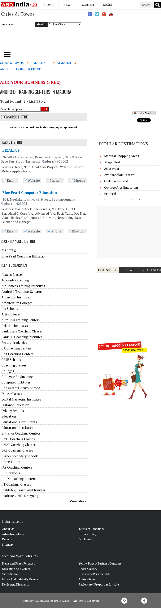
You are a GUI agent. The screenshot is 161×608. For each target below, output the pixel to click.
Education (8, 416)
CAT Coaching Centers (17, 354)
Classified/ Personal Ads (94, 574)
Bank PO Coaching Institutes (21, 337)
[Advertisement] (54, 41)
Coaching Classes (13, 365)
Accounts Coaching (15, 280)
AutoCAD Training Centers (20, 320)
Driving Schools (12, 410)
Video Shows (10, 574)
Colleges (7, 371)
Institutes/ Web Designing (19, 496)
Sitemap (7, 544)
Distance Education (15, 405)
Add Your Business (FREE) (30, 82)
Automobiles (87, 579)
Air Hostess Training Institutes (23, 286)
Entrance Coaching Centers (20, 433)
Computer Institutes (15, 382)
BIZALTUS (11, 150)
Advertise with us (13, 534)
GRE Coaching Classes (17, 450)
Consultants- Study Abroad (20, 388)
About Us (8, 529)
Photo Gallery (88, 569)
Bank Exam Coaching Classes (22, 331)
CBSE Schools (11, 359)
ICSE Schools (10, 473)
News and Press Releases (18, 563)
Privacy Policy (88, 534)
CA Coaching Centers (16, 348)
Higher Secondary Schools (20, 456)
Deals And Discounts (15, 584)
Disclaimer (85, 539)
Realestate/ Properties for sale (99, 584)
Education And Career (16, 569)
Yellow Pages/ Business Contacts (100, 563)
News (67, 5)
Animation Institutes (16, 297)
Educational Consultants (19, 422)
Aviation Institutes (14, 325)
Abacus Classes (12, 274)
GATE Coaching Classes (18, 439)
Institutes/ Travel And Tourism (23, 490)
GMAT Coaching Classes (18, 445)
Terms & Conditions (92, 529)
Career (88, 5)
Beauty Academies (14, 342)
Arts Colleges (11, 314)
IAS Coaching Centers (16, 467)
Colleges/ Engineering (17, 376)
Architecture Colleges (16, 303)
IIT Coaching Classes (16, 484)
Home (49, 5)
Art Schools (9, 308)
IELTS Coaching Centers (18, 479)
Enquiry (7, 539)
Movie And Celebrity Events (20, 579)
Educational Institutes (17, 427)
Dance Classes (11, 393)
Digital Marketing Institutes (21, 399)
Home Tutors (10, 462)
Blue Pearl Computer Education (29, 192)
